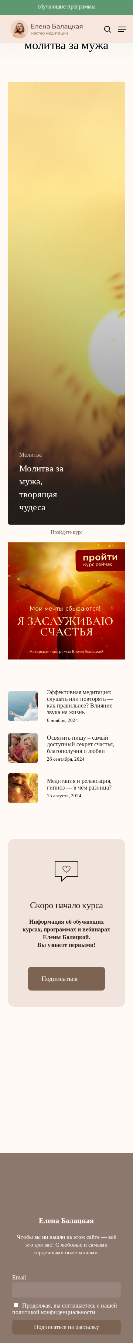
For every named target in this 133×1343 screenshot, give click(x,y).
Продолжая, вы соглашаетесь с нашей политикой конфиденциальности (64, 1308)
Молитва (30, 454)
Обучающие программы (67, 6)
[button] (122, 29)
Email (19, 1277)
